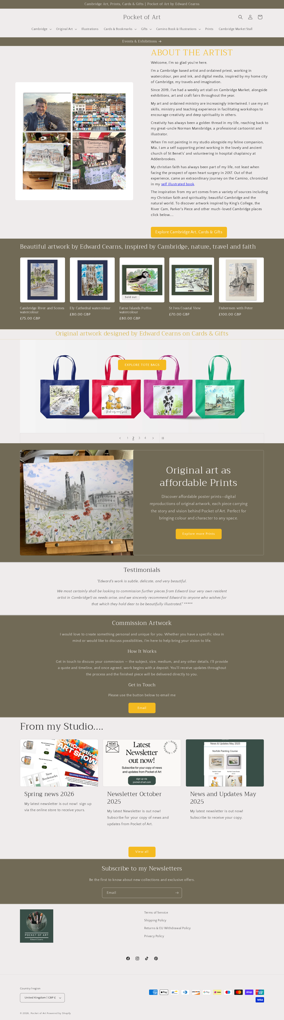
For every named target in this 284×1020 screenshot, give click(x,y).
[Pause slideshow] (164, 438)
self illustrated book (177, 184)
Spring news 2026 (49, 794)
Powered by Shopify (59, 1013)
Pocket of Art (38, 1013)
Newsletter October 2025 (134, 797)
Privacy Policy (154, 936)
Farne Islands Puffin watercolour (135, 310)
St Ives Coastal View (185, 308)
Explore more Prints (198, 534)
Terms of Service (156, 912)
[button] (41, 29)
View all (142, 852)
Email (142, 708)
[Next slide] (153, 438)
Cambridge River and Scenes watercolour (42, 310)
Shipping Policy (155, 920)
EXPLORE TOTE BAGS (142, 365)
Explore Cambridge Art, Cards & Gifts (189, 232)
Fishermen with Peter (236, 308)
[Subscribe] (177, 893)
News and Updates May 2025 (223, 797)
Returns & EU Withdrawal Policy (167, 928)
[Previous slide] (120, 438)
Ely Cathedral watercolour (90, 308)
